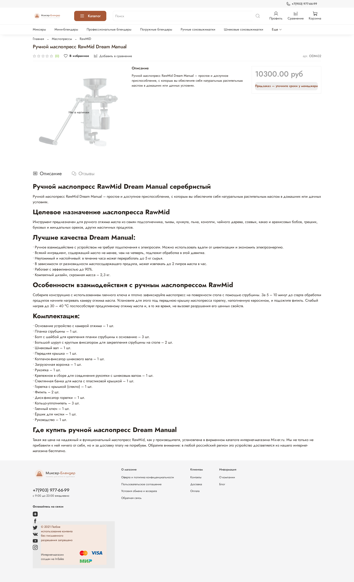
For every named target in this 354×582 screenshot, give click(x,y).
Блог (222, 484)
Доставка (196, 484)
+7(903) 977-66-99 (304, 4)
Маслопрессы (62, 38)
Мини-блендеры (66, 29)
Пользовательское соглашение (141, 484)
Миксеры (39, 29)
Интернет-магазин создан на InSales (52, 557)
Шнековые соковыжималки (243, 29)
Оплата (195, 491)
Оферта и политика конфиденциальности (147, 477)
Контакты (195, 477)
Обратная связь (131, 498)
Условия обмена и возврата (139, 491)
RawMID (85, 38)
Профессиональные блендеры (109, 29)
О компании (227, 477)
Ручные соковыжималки (198, 29)
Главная (38, 38)
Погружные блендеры (156, 29)
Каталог (94, 16)
